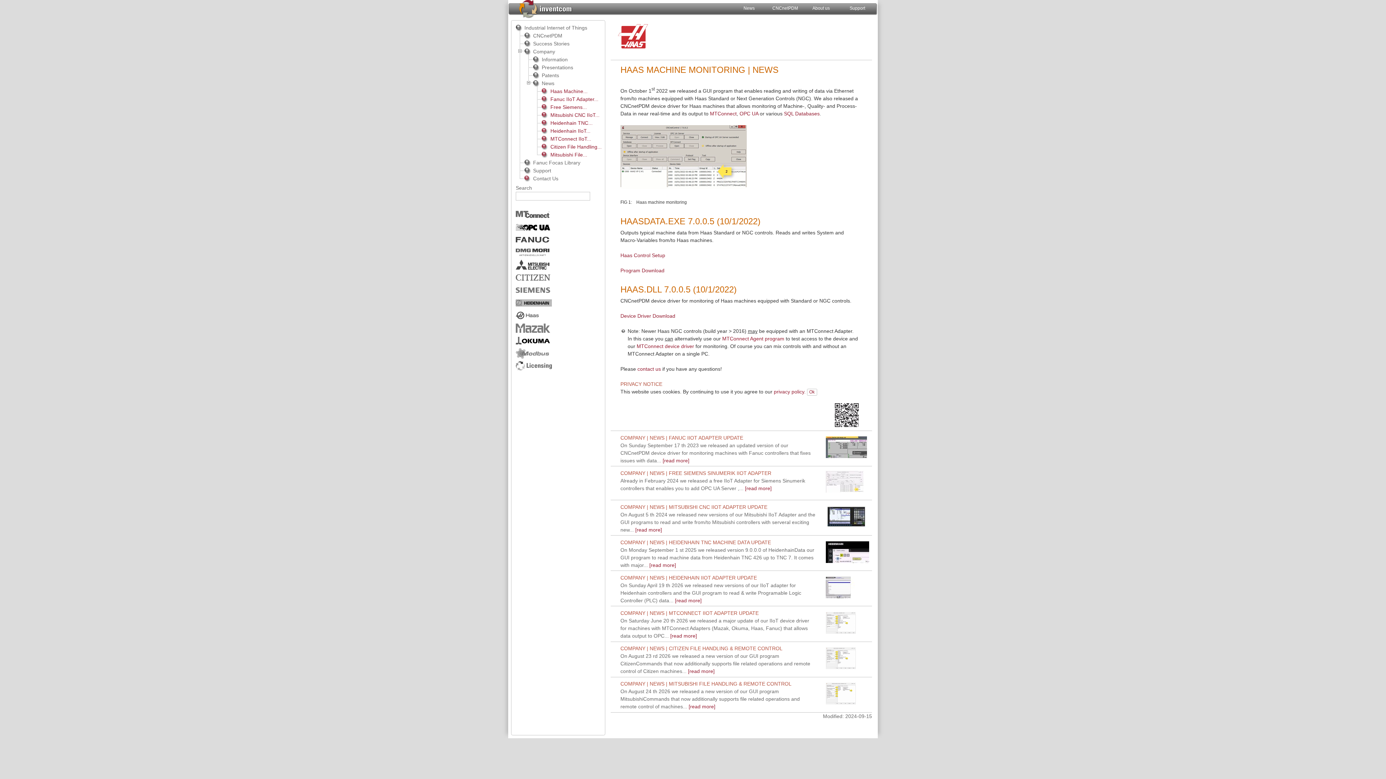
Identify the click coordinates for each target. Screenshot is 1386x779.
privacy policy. (790, 392)
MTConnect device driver (665, 346)
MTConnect (723, 113)
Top (856, 392)
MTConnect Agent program (753, 339)
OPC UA (749, 113)
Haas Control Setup (642, 255)
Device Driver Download (647, 316)
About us (821, 8)
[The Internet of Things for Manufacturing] (545, 8)
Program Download (642, 270)
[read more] (715, 453)
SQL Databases (802, 113)
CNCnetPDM (785, 8)
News (749, 8)
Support (857, 8)
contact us (649, 369)
